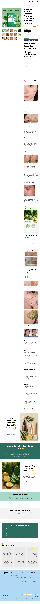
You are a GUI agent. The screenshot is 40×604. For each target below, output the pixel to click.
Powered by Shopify (7, 598)
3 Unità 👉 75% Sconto (28, 34)
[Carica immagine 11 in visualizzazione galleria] (4, 38)
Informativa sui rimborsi (12, 598)
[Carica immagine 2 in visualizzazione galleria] (8, 30)
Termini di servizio (23, 580)
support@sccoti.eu (16, 577)
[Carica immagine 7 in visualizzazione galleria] (8, 34)
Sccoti (4, 598)
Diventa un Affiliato (23, 581)
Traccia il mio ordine (33, 581)
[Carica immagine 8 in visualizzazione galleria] (11, 34)
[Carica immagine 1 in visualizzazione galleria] (4, 30)
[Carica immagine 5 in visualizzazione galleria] (19, 30)
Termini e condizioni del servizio (25, 598)
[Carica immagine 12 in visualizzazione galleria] (8, 38)
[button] (3, 2)
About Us (22, 584)
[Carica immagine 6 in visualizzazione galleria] (4, 34)
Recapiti (37, 598)
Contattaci (22, 585)
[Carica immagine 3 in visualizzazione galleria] (11, 30)
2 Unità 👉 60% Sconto (28, 32)
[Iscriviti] (26, 516)
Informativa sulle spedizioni (32, 598)
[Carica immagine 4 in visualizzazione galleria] (15, 30)
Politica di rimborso (23, 577)
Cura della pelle (32, 574)
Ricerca (22, 574)
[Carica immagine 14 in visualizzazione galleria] (15, 38)
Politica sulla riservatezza (24, 578)
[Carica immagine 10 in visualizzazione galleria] (19, 34)
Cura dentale (31, 577)
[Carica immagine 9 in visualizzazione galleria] (15, 34)
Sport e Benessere (32, 578)
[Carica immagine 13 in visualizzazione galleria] (11, 38)
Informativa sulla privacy (18, 598)
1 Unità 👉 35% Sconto (28, 30)
